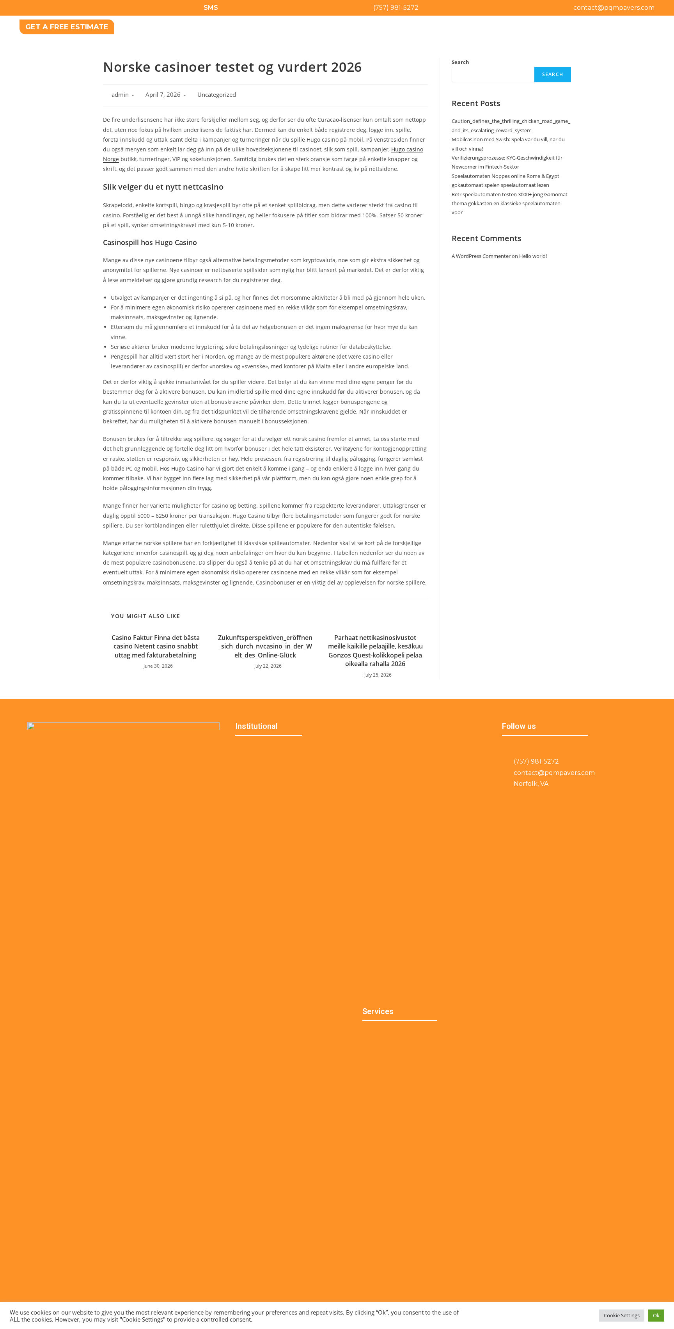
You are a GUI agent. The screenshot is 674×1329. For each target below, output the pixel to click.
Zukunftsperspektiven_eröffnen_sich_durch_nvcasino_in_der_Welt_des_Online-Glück (265, 646)
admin (120, 94)
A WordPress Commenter (481, 255)
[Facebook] (25, 8)
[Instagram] (43, 8)
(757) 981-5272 (396, 7)
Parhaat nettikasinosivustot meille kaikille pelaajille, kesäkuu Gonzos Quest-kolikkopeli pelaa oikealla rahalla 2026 (375, 650)
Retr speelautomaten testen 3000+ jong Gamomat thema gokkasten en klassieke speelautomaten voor (510, 203)
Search (460, 62)
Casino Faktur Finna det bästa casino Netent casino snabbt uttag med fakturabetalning (156, 646)
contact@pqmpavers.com (613, 7)
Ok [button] (656, 1315)
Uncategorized (216, 94)
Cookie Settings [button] (622, 1315)
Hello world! (533, 255)
